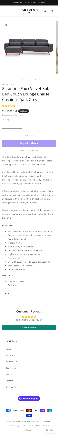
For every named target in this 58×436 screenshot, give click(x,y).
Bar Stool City (18, 421)
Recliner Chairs (12, 387)
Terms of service (28, 426)
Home (8, 349)
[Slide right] (35, 79)
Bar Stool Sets (12, 361)
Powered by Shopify (31, 421)
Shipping (5, 115)
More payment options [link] (29, 150)
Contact (9, 380)
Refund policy (14, 426)
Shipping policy (30, 430)
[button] (6, 11)
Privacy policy (46, 421)
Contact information (44, 426)
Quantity (5, 119)
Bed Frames (11, 368)
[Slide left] (23, 79)
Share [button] (7, 293)
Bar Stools (10, 355)
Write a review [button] (29, 327)
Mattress (10, 374)
